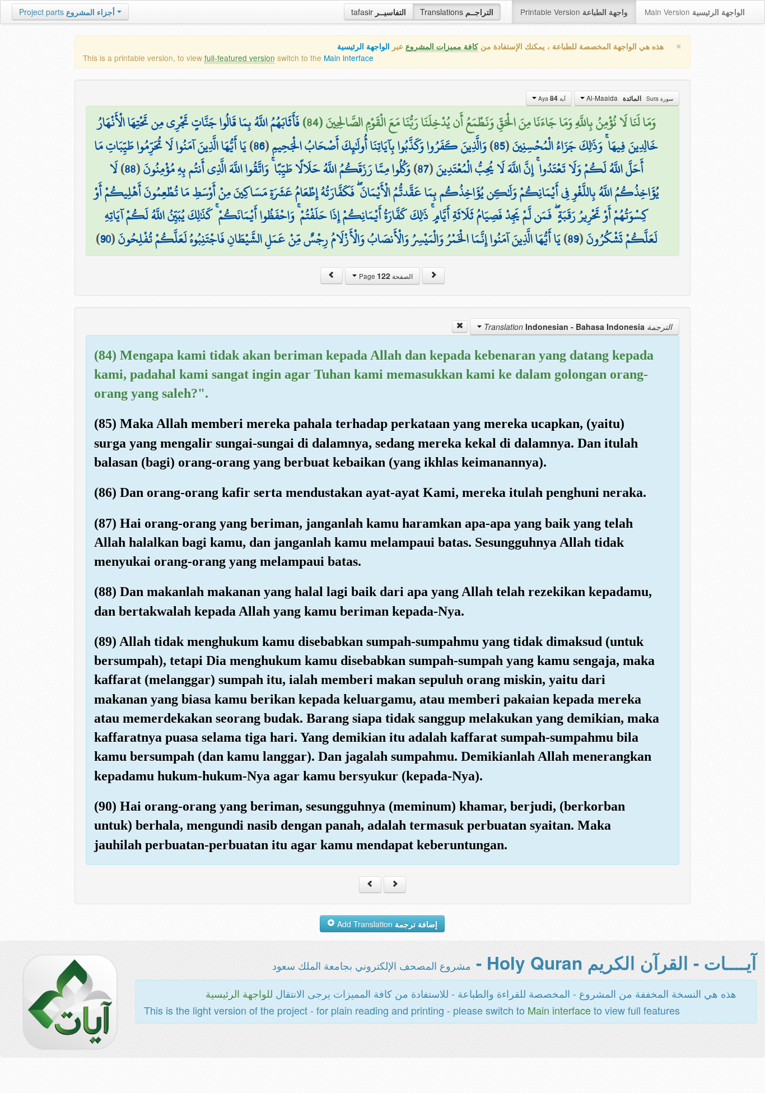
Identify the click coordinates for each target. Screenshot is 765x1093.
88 (130, 168)
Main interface (349, 57)
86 (259, 145)
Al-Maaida (629, 98)
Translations (456, 11)
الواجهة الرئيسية (363, 46)
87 (423, 168)
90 (105, 238)
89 (573, 238)
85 (499, 145)
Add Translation (386, 923)
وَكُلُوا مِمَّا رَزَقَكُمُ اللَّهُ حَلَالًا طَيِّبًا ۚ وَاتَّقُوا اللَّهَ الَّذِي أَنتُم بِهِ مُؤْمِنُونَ (277, 168)
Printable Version (574, 11)
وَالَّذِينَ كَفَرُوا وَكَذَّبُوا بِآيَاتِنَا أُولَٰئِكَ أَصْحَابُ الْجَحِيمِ (379, 145)
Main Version (695, 11)
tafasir (378, 11)
